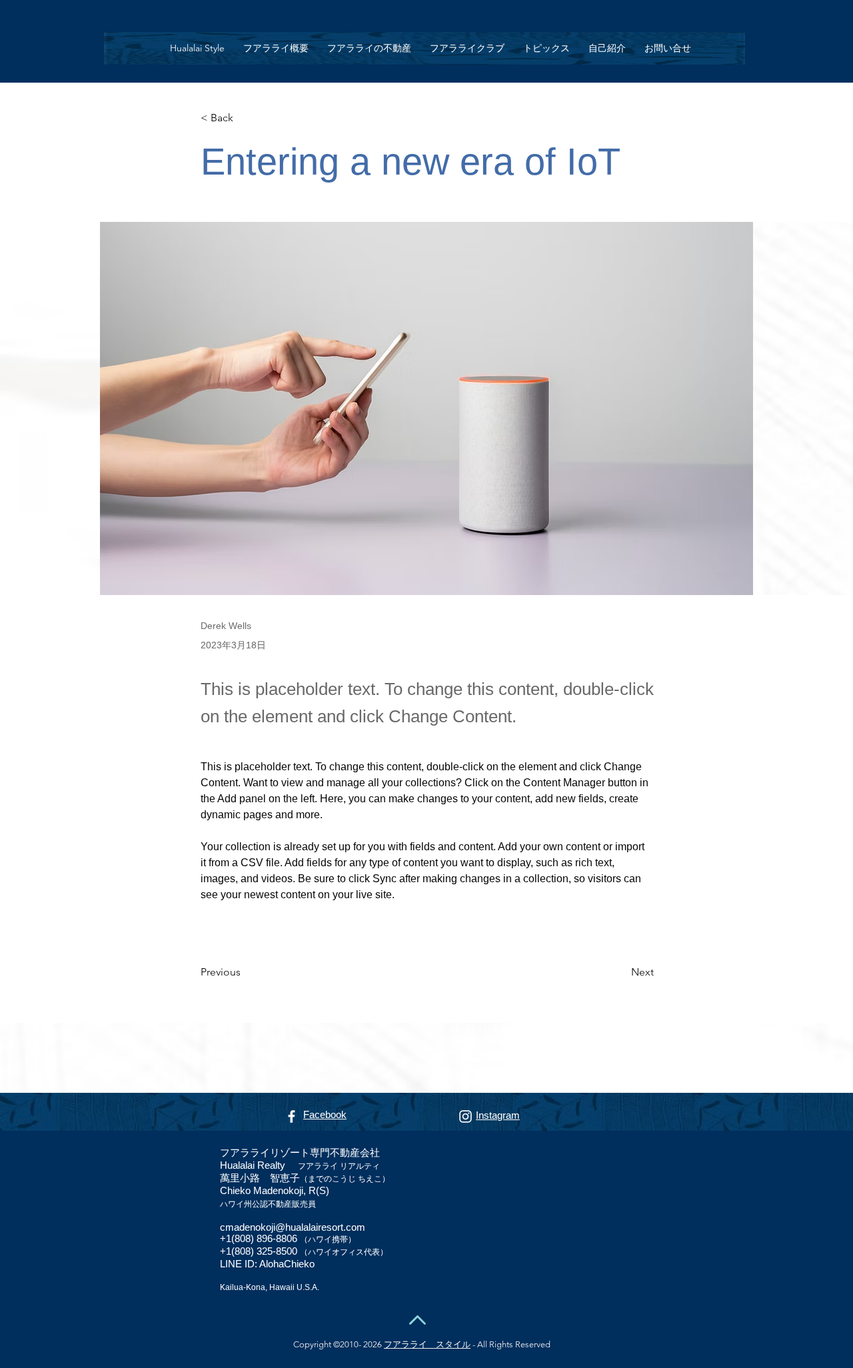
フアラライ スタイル (427, 1344)
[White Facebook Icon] (291, 1116)
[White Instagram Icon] (465, 1116)
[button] (369, 48)
